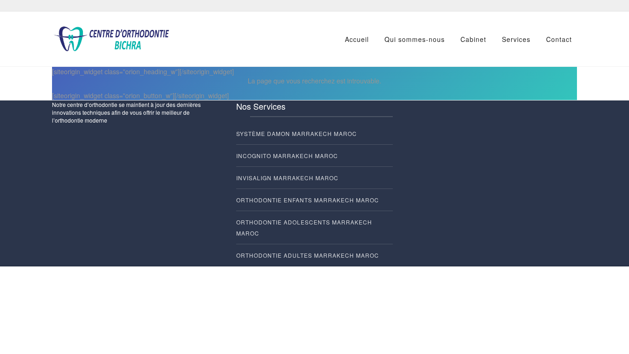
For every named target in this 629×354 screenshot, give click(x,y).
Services (516, 39)
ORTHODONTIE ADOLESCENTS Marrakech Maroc (304, 227)
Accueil (357, 39)
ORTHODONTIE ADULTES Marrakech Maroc (307, 255)
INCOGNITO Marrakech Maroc (287, 155)
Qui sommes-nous (414, 39)
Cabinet (473, 39)
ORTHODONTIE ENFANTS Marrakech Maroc (307, 200)
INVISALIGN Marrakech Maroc (287, 178)
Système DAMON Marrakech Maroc (296, 133)
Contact (559, 39)
